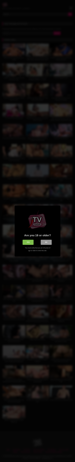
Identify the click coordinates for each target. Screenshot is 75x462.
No (46, 242)
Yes (28, 242)
